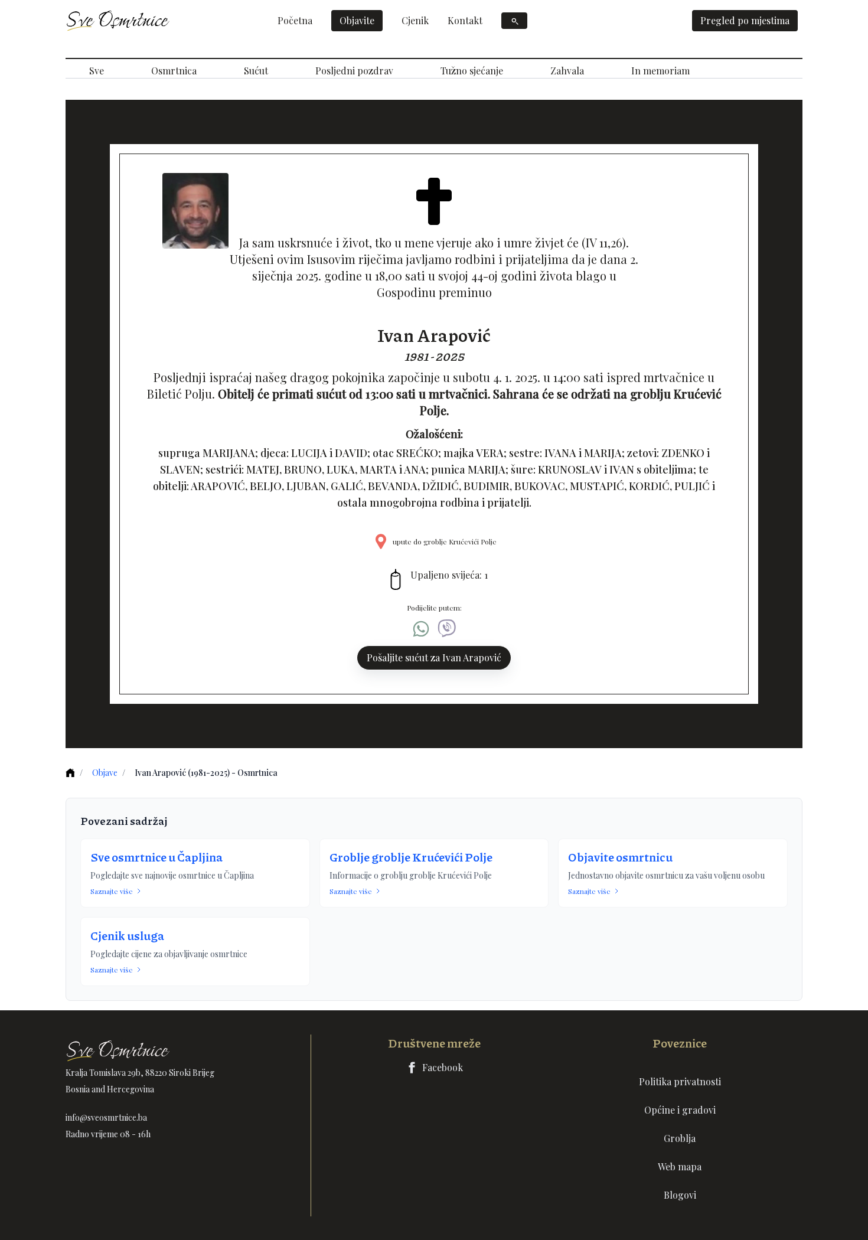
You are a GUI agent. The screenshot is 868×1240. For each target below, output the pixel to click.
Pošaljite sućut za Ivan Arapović (434, 657)
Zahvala (567, 70)
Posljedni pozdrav (354, 70)
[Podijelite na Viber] (447, 628)
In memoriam (660, 70)
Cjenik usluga (127, 935)
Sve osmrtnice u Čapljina (156, 857)
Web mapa (679, 1166)
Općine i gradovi (680, 1110)
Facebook (442, 1067)
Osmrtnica (174, 70)
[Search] (514, 20)
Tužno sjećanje (471, 70)
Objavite (357, 20)
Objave (105, 772)
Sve (96, 70)
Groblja (680, 1138)
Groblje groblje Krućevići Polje (410, 857)
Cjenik (415, 20)
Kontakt (465, 20)
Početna (295, 20)
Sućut (256, 70)
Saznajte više (111, 891)
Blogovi (680, 1195)
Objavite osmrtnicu (620, 857)
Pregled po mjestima (744, 20)
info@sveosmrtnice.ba (106, 1117)
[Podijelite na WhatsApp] (421, 628)
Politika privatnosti (680, 1081)
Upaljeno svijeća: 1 (449, 575)
